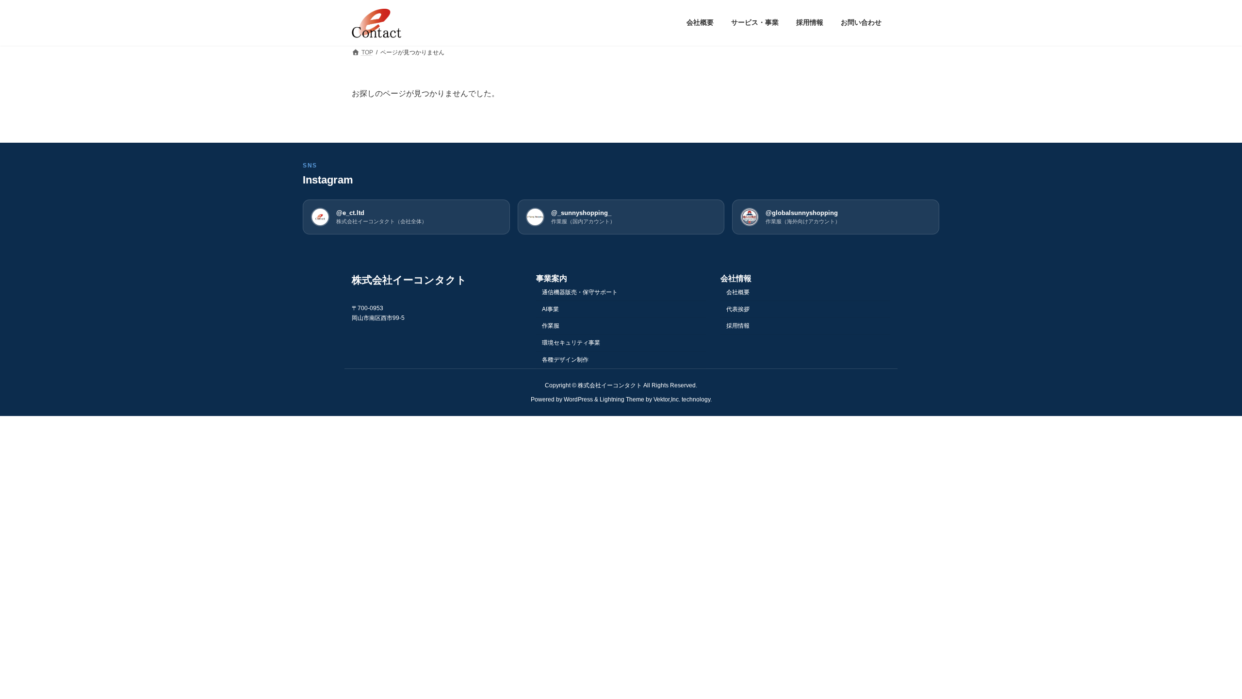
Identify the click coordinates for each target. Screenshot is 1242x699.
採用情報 (738, 325)
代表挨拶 (738, 308)
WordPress (578, 399)
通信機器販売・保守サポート (580, 291)
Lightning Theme (622, 399)
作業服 (550, 325)
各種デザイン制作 (565, 359)
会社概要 (738, 291)
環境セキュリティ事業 (571, 342)
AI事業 (550, 308)
